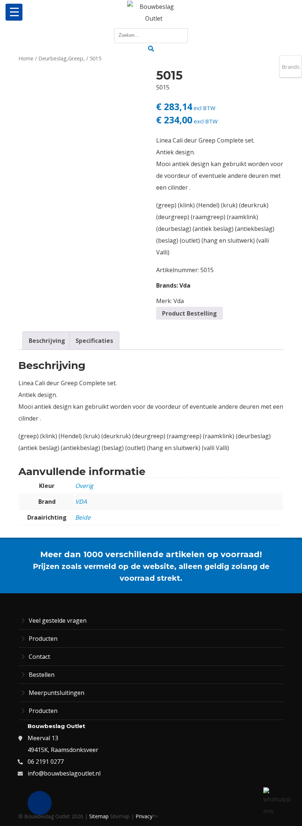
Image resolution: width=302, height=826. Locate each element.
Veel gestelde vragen (58, 620)
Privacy (144, 816)
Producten (43, 639)
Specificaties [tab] (94, 341)
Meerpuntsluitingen (56, 693)
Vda (184, 285)
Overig (84, 486)
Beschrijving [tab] (47, 341)
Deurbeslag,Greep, (61, 58)
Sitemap (99, 816)
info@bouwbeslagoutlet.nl (64, 773)
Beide (83, 517)
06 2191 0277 (46, 762)
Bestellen (42, 675)
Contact (39, 657)
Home (26, 58)
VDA (81, 502)
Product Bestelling (189, 313)
